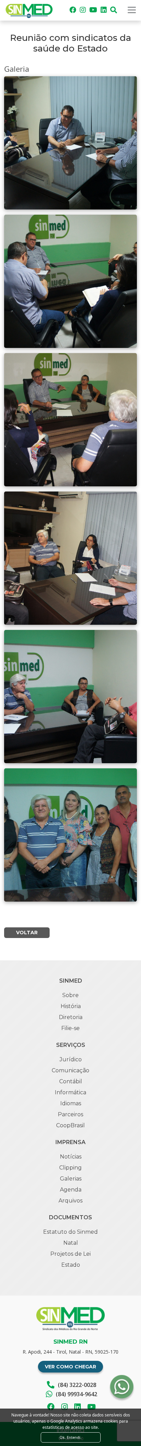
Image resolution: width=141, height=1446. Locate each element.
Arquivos (70, 1200)
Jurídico (71, 1059)
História (71, 1006)
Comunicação (70, 1070)
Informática (70, 1092)
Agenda (70, 1189)
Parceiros (70, 1114)
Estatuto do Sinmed (70, 1232)
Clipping (70, 1167)
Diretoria (70, 1017)
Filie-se (70, 1028)
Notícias (70, 1156)
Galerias (70, 1178)
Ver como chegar (70, 1367)
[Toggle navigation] (132, 9)
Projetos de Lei (70, 1254)
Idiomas (70, 1103)
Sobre (70, 995)
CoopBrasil (70, 1125)
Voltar (27, 932)
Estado (70, 1265)
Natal (70, 1243)
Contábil (70, 1081)
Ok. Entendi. (70, 1437)
